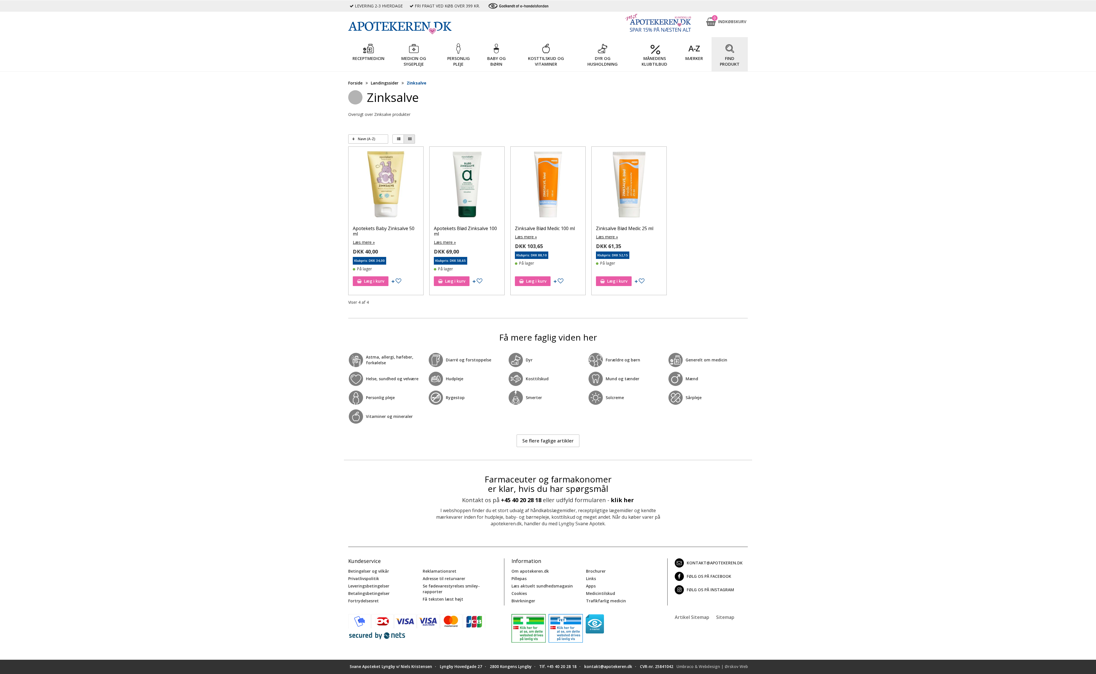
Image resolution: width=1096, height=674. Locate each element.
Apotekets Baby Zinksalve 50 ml (383, 231)
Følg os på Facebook (709, 576)
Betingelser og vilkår (368, 571)
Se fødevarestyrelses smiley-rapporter (451, 588)
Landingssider (384, 83)
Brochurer (596, 571)
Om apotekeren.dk (530, 571)
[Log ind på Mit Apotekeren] (658, 22)
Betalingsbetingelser (369, 593)
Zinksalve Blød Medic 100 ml (545, 228)
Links (591, 578)
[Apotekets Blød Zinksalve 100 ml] (467, 185)
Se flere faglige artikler (548, 441)
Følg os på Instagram (710, 589)
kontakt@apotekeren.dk (715, 563)
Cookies (519, 593)
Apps (591, 586)
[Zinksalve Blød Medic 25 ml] (629, 185)
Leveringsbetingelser (368, 586)
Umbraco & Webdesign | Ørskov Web (712, 666)
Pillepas (519, 578)
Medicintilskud (600, 593)
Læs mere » (364, 242)
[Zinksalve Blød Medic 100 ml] (548, 185)
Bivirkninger (523, 600)
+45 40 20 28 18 (521, 500)
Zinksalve (416, 83)
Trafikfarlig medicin (606, 600)
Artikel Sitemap (692, 617)
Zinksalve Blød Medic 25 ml (624, 228)
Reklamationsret (439, 571)
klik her (622, 500)
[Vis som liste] (398, 139)
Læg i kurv (374, 281)
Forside (355, 83)
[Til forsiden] (425, 28)
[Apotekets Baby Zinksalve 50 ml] (386, 185)
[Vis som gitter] (409, 139)
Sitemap (725, 617)
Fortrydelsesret (363, 600)
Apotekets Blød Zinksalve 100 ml (465, 231)
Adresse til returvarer (444, 578)
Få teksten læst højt (443, 599)
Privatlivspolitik (363, 578)
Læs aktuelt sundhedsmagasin (542, 586)
